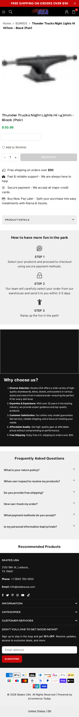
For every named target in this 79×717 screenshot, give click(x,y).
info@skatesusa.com (22, 586)
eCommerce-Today (39, 698)
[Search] (10, 11)
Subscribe (12, 659)
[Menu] (3, 11)
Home (7, 23)
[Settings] (66, 11)
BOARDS (21, 23)
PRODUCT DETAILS (17, 219)
